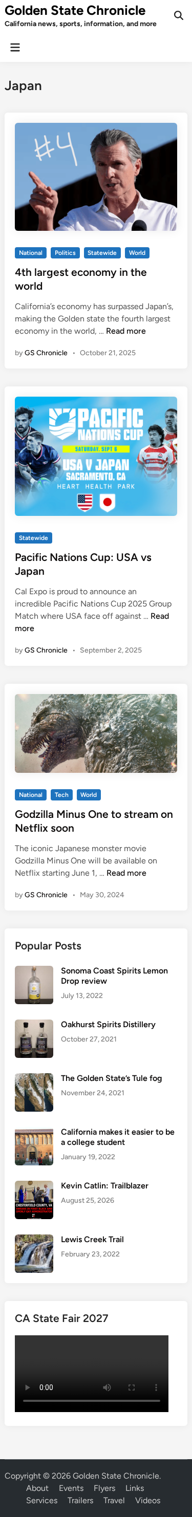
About (37, 1488)
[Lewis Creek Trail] (34, 1240)
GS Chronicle (46, 353)
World (137, 252)
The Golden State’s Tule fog (111, 1078)
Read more (126, 331)
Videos (147, 1500)
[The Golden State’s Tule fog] (34, 1079)
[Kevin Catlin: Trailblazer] (34, 1186)
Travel (114, 1500)
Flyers (104, 1488)
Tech (62, 794)
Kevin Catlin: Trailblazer (104, 1185)
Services (41, 1500)
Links (134, 1488)
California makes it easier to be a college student (118, 1137)
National (30, 252)
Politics (65, 252)
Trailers (80, 1500)
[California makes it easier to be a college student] (34, 1133)
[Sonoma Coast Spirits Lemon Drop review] (34, 972)
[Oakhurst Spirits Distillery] (34, 1025)
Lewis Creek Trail (92, 1239)
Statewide (102, 252)
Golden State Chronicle (75, 10)
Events (71, 1488)
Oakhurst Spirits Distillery (108, 1024)
